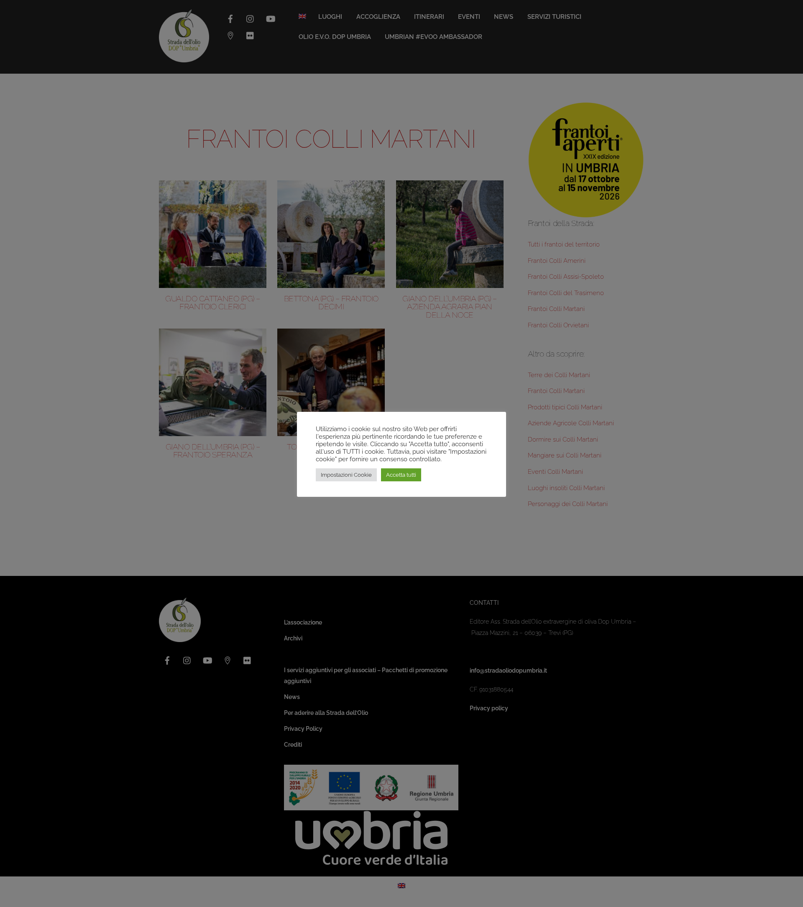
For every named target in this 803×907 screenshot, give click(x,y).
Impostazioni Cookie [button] (346, 475)
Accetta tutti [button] (401, 475)
